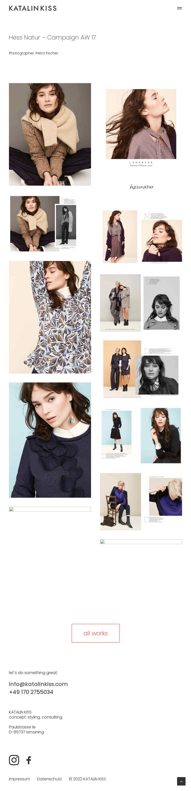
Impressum (19, 779)
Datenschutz (49, 779)
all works (96, 633)
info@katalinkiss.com (38, 684)
